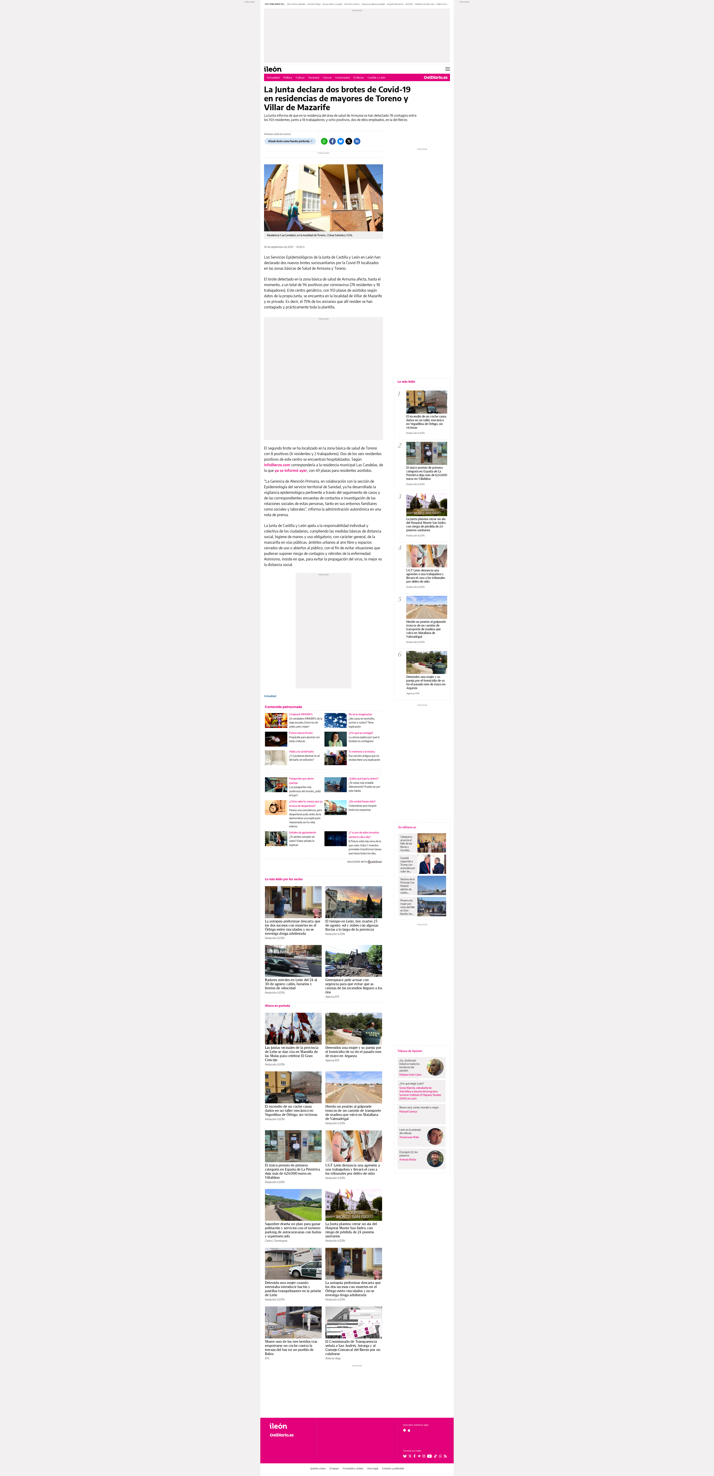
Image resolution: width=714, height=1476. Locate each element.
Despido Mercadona (395, 4)
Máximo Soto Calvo (410, 1074)
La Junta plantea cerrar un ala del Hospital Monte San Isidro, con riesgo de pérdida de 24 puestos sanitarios (351, 1230)
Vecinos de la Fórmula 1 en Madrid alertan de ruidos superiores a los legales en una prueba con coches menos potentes (407, 886)
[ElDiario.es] (436, 77)
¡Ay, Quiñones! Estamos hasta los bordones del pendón (409, 1065)
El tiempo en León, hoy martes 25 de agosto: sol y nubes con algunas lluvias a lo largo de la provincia (351, 925)
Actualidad (273, 77)
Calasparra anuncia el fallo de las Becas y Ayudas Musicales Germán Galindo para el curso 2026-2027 (407, 843)
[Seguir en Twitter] (410, 1456)
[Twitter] (348, 141)
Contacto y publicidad (393, 1468)
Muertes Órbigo (314, 4)
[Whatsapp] (324, 141)
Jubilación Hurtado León (425, 4)
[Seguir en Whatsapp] (440, 1456)
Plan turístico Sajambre (296, 4)
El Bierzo (358, 77)
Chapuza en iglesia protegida (373, 4)
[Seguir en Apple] (409, 1430)
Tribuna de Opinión (410, 1051)
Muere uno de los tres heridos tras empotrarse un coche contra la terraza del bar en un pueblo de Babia (291, 1347)
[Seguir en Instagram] (423, 1456)
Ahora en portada (277, 1006)
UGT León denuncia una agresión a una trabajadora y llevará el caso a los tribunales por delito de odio (352, 1169)
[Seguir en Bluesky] (404, 1456)
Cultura (300, 77)
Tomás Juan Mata (409, 1137)
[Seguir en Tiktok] (435, 1456)
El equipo (334, 1468)
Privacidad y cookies (353, 1468)
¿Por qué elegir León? (411, 1083)
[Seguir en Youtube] (429, 1456)
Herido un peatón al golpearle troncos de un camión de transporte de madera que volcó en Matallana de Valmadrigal (353, 1112)
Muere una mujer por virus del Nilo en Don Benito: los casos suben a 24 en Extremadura (407, 907)
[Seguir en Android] (404, 1430)
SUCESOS (409, 4)
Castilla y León (376, 77)
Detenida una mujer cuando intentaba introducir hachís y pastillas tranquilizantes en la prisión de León (293, 1288)
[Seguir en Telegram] (418, 1456)
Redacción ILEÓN (274, 938)
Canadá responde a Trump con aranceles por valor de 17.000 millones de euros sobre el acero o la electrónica (407, 864)
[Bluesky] (340, 141)
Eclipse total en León (444, 4)
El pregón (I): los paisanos (408, 1153)
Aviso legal (372, 1468)
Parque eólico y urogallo (332, 4)
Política (287, 77)
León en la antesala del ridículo (410, 1131)
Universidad (342, 77)
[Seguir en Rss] (445, 1456)
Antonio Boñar (407, 1159)
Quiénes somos (318, 1468)
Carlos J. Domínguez (276, 1240)
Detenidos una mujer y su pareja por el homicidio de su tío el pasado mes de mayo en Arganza (353, 1051)
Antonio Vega (333, 1358)
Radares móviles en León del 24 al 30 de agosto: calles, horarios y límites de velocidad (291, 984)
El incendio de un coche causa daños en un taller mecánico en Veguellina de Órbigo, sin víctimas (291, 1110)
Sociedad (313, 77)
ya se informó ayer (291, 470)
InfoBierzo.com (277, 464)
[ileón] (290, 1426)
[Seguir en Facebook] (415, 1456)
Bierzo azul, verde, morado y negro (419, 1107)
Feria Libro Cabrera (352, 4)
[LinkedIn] (357, 141)
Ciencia (327, 77)
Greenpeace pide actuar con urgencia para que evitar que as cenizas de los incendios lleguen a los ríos (353, 986)
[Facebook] (332, 141)
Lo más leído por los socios (284, 879)
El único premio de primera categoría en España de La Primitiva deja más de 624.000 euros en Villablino (292, 1171)
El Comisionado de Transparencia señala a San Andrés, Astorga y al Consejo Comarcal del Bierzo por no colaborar (352, 1347)
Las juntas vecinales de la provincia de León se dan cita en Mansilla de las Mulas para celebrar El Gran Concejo (291, 1053)
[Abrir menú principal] (447, 69)
